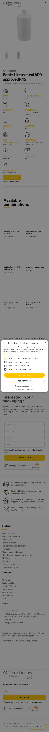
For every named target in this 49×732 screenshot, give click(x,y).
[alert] (24, 366)
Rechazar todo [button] (24, 381)
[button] (24, 386)
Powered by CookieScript (24, 389)
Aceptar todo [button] (24, 375)
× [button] (45, 342)
